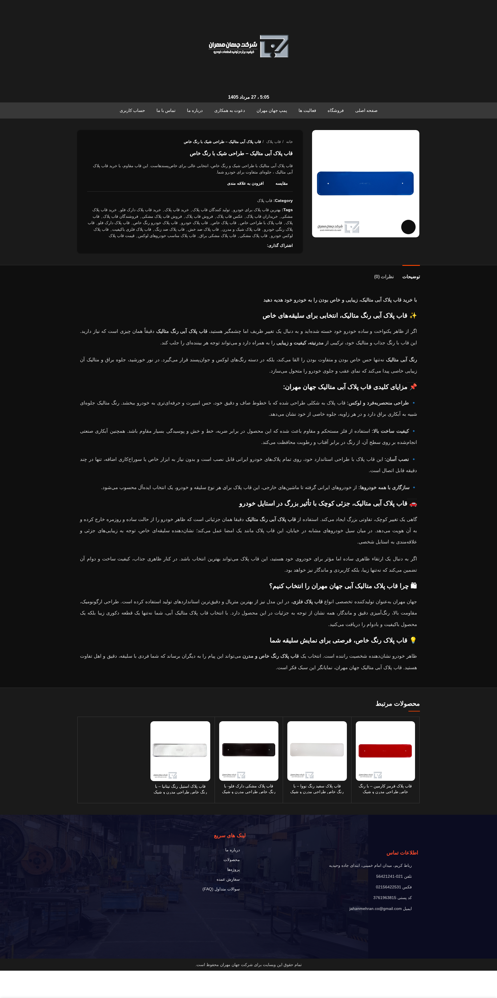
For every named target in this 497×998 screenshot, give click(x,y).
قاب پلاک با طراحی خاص (261, 222)
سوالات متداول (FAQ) (221, 889)
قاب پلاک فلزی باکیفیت (131, 229)
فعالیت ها (307, 110)
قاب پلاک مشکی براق (217, 235)
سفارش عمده (228, 879)
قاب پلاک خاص (223, 222)
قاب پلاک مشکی (253, 235)
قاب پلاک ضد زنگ (170, 229)
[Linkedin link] (249, 245)
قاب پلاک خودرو (194, 222)
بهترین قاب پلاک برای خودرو (257, 209)
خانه (289, 142)
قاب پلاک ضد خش (203, 229)
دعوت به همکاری (229, 110)
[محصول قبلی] (101, 142)
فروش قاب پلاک (199, 216)
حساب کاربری (132, 110)
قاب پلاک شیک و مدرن (241, 229)
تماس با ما (165, 110)
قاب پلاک (273, 142)
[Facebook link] (262, 245)
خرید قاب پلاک (177, 209)
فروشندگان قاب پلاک (120, 216)
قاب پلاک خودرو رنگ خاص (155, 222)
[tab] (411, 274)
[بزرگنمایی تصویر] (408, 227)
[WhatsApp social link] (242, 245)
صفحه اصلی (366, 110)
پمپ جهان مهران (272, 110)
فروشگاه (336, 110)
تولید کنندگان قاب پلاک (211, 209)
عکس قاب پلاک (230, 216)
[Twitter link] (255, 245)
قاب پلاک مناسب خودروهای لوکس (167, 235)
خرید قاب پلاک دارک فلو (140, 209)
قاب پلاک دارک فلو (114, 222)
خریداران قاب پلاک (262, 216)
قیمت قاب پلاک (122, 235)
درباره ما (195, 110)
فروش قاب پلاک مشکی (162, 216)
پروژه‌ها (233, 869)
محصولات (231, 859)
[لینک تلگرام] (235, 245)
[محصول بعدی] (90, 142)
